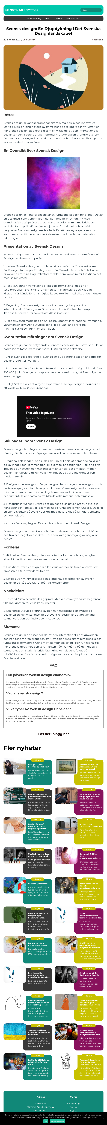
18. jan (89, 879)
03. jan (89, 819)
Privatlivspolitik (57, 1121)
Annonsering (34, 18)
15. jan (37, 1025)
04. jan (37, 819)
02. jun (37, 760)
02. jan (38, 849)
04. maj (88, 760)
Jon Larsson (29, 39)
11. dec (89, 849)
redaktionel (97, 39)
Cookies (59, 18)
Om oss (48, 18)
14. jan (89, 1055)
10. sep (38, 879)
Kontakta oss (73, 18)
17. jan (37, 938)
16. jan (89, 968)
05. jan (38, 790)
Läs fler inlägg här (53, 734)
